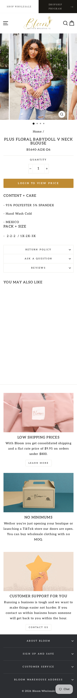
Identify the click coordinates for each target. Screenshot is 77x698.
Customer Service (38, 666)
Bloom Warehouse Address (38, 679)
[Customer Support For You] (38, 571)
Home (37, 131)
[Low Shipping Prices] (38, 412)
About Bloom (38, 641)
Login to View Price (38, 183)
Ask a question (39, 258)
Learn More (39, 463)
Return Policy (38, 249)
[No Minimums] (38, 492)
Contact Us (38, 627)
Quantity (38, 159)
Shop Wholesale (19, 6)
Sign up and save (38, 653)
